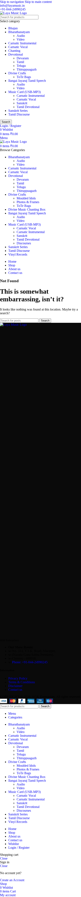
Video (21, 39)
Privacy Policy (17, 678)
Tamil (20, 62)
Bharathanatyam (19, 32)
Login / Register (18, 847)
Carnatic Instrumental (22, 43)
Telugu (21, 65)
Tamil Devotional (28, 107)
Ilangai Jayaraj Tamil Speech (27, 80)
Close (3, 858)
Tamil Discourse (19, 114)
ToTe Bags (24, 77)
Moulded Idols (26, 198)
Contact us (15, 689)
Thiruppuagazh (27, 69)
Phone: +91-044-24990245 (30, 662)
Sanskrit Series (18, 110)
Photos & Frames (28, 202)
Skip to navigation (12, 2)
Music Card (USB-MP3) (24, 92)
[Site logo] (13, 13)
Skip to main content (38, 2)
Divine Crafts (17, 73)
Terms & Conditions (22, 682)
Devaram (23, 58)
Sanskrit (22, 103)
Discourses (24, 243)
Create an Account (12, 880)
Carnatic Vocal (18, 47)
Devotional (15, 54)
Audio (21, 35)
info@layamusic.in (12, 5)
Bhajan (13, 28)
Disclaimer (15, 686)
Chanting (14, 50)
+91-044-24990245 (13, 9)
